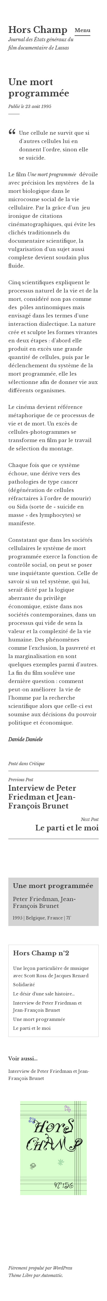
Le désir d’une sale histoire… (44, 994)
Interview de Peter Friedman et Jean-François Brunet (42, 793)
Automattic (51, 1275)
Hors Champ (37, 30)
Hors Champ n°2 (41, 953)
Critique (37, 763)
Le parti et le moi (67, 824)
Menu (82, 30)
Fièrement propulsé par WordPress (40, 1268)
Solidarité (24, 984)
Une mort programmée (39, 1019)
